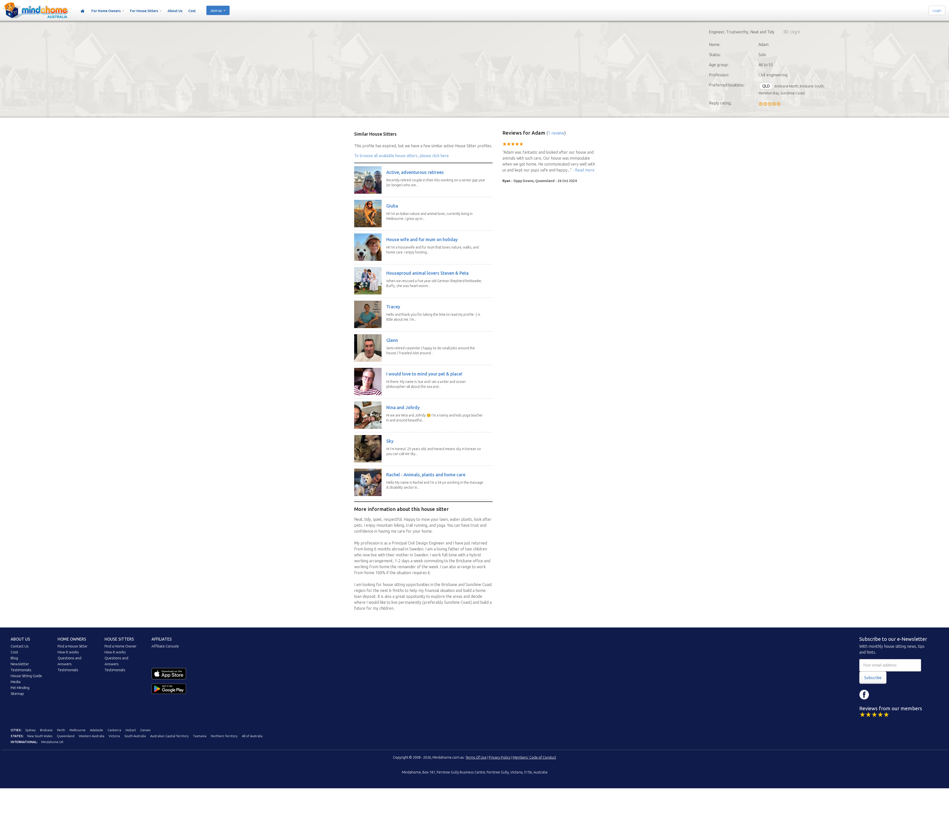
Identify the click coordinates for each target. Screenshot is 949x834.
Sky (389, 440)
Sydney (30, 730)
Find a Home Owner (120, 646)
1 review (556, 132)
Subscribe (873, 677)
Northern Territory (224, 736)
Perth (61, 730)
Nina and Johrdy (403, 407)
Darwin (145, 730)
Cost (192, 11)
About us (20, 639)
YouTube (894, 695)
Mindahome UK (52, 742)
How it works (68, 652)
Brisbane (46, 730)
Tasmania (199, 736)
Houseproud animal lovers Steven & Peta (427, 273)
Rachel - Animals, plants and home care (425, 474)
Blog (14, 658)
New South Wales (39, 736)
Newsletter (20, 664)
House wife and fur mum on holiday (422, 239)
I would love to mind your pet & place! (424, 373)
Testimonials (21, 670)
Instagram (879, 695)
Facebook (864, 695)
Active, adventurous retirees (415, 172)
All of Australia (252, 736)
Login (937, 10)
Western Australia (91, 736)
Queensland (65, 736)
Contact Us (20, 646)
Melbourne (77, 730)
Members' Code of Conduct (534, 757)
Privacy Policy (500, 757)
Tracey (393, 306)
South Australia (135, 736)
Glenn (392, 340)
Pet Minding (20, 688)
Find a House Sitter (72, 646)
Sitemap (17, 693)
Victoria (114, 736)
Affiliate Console (165, 646)
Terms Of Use (476, 757)
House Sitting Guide (26, 676)
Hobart (131, 730)
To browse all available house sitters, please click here (401, 155)
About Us (175, 11)
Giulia (392, 205)
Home (82, 11)
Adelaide (96, 730)
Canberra (114, 730)
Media (16, 682)
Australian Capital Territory (169, 736)
